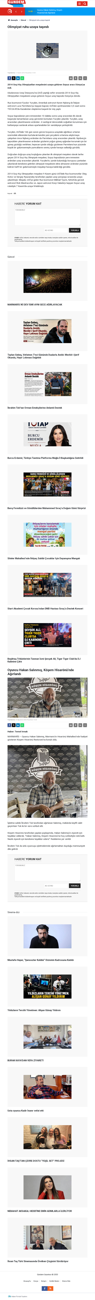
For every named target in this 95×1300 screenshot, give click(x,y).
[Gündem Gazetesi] (17, 3)
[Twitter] (14, 78)
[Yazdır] (71, 78)
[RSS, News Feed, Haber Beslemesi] (50, 1288)
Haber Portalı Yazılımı (19, 1296)
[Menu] (79, 4)
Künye (36, 1281)
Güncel (23, 20)
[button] (75, 78)
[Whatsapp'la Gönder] (22, 78)
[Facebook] (9, 78)
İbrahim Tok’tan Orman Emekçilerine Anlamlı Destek (51, 11)
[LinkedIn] (18, 78)
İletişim (43, 1281)
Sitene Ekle (66, 1281)
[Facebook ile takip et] (45, 1288)
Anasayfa (14, 20)
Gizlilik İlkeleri (54, 1281)
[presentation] (16, 11)
